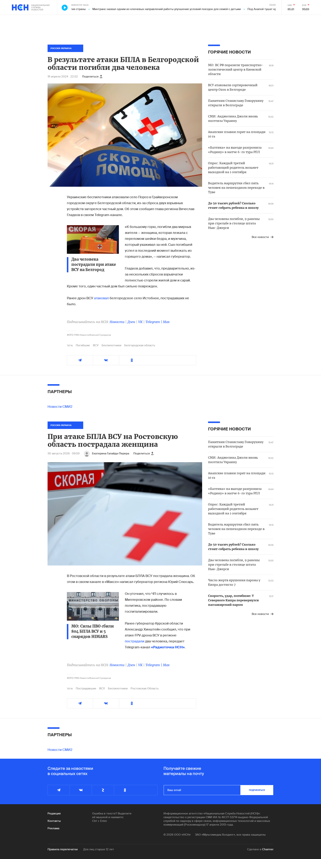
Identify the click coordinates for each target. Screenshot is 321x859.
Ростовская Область (145, 688)
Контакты (54, 821)
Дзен (131, 322)
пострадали (135, 641)
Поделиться (90, 76)
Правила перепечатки (63, 849)
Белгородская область (139, 345)
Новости (117, 322)
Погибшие (83, 345)
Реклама (53, 828)
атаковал (102, 298)
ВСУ (96, 345)
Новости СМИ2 (60, 406)
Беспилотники (111, 345)
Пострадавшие (86, 688)
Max (166, 322)
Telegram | (154, 322)
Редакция (54, 813)
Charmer (267, 849)
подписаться (257, 790)
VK (140, 322)
